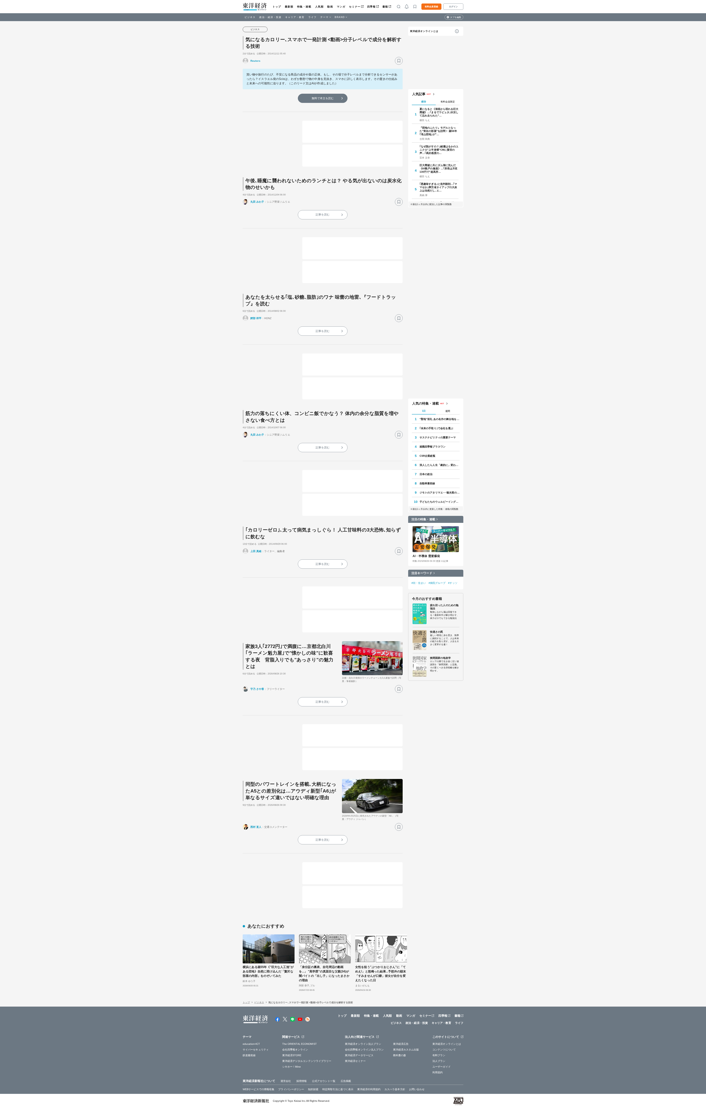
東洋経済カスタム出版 (406, 1049)
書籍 (385, 6)
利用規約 (437, 1072)
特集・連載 (304, 6)
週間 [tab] (447, 411)
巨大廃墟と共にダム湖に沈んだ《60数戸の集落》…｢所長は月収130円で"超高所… (439, 168)
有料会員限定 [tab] (448, 101)
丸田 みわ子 (257, 201)
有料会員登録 (431, 6)
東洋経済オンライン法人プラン (363, 1043)
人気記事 (418, 94)
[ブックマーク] (399, 61)
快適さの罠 (436, 631)
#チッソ (452, 582)
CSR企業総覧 (427, 455)
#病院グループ (437, 582)
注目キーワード (421, 573)
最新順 (289, 6)
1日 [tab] (424, 411)
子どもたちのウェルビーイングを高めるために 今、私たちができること (440, 501)
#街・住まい (418, 582)
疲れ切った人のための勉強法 (444, 607)
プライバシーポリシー (291, 1089)
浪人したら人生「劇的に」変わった (440, 465)
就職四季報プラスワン (432, 446)
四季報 (371, 6)
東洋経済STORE (292, 1055)
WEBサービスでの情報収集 (258, 1089)
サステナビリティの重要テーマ (438, 437)
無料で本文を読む (323, 98)
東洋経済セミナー (355, 1060)
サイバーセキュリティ (256, 1049)
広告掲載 (346, 1081)
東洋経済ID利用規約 (369, 1089)
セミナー (354, 6)
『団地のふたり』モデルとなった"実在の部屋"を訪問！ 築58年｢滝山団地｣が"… (438, 131)
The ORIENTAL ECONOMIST (299, 1043)
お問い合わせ (417, 1089)
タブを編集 (455, 17)
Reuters (255, 60)
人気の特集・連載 (425, 403)
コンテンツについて (444, 1049)
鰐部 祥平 (256, 318)
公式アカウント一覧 (323, 1081)
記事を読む (323, 214)
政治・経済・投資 (270, 17)
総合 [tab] (423, 101)
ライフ (312, 17)
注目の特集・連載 (423, 519)
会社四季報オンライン (295, 1049)
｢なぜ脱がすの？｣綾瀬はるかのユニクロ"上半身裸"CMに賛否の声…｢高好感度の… (439, 150)
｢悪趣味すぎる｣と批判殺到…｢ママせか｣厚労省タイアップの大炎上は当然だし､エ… (438, 187)
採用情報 (301, 1081)
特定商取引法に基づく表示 (337, 1089)
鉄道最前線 (249, 1055)
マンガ (341, 6)
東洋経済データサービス (359, 1055)
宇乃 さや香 (257, 688)
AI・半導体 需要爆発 (426, 556)
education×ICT (251, 1043)
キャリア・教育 (295, 17)
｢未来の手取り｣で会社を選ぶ (436, 428)
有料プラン (438, 1055)
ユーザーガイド (441, 1066)
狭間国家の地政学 (440, 657)
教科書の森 (399, 1055)
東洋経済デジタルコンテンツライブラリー (306, 1060)
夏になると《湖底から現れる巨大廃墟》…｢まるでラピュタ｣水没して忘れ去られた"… (439, 112)
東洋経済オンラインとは (424, 31)
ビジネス (250, 17)
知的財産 (313, 1089)
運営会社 (286, 1081)
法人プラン (438, 1060)
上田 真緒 (256, 551)
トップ (276, 6)
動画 (330, 6)
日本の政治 (426, 474)
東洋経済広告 (401, 1043)
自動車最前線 (427, 483)
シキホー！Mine (291, 1066)
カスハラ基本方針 (394, 1089)
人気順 (319, 6)
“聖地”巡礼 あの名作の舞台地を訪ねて (440, 419)
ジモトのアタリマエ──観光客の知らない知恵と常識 (440, 492)
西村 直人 (256, 826)
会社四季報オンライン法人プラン (364, 1049)
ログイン (453, 6)
